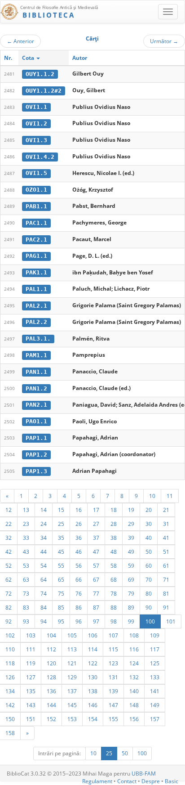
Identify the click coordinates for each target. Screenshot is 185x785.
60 (148, 565)
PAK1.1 (36, 272)
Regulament (97, 781)
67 (96, 579)
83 (26, 607)
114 (92, 649)
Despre (150, 781)
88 (113, 607)
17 (96, 509)
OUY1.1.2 (40, 74)
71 (166, 579)
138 (92, 691)
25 (61, 523)
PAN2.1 (36, 404)
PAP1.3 (36, 471)
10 (152, 495)
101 (171, 621)
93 (26, 621)
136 (51, 691)
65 (61, 579)
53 (26, 565)
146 (92, 705)
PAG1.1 (36, 255)
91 (166, 607)
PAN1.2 (36, 388)
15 (61, 509)
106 (92, 635)
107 (113, 635)
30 (148, 523)
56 (78, 565)
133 (154, 677)
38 (113, 537)
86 (78, 607)
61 (166, 565)
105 (72, 635)
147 (113, 705)
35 (61, 537)
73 (26, 593)
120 (51, 663)
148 (134, 705)
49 (131, 551)
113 (72, 649)
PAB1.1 (36, 206)
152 (51, 718)
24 (43, 523)
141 (154, 691)
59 (131, 565)
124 (134, 663)
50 (148, 551)
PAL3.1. (38, 338)
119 (30, 663)
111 (30, 649)
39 (131, 537)
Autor (79, 58)
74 (43, 593)
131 (113, 677)
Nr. (8, 58)
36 (78, 537)
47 (96, 551)
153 (72, 718)
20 (148, 509)
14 (43, 509)
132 (134, 677)
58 (113, 565)
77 (96, 593)
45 (61, 551)
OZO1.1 (36, 189)
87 (96, 607)
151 (30, 718)
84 (43, 607)
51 (166, 551)
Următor (164, 41)
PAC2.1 (36, 239)
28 (113, 523)
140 (134, 691)
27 (96, 523)
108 (134, 635)
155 (113, 718)
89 (131, 607)
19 (131, 509)
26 (78, 523)
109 (154, 635)
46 (78, 551)
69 (131, 579)
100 (150, 621)
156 (134, 718)
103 (30, 635)
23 (26, 523)
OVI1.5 (36, 173)
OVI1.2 (36, 123)
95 (61, 621)
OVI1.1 (36, 106)
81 (166, 593)
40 (148, 537)
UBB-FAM (144, 773)
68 (113, 579)
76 (78, 593)
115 (113, 649)
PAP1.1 (36, 438)
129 (72, 677)
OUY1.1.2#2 (44, 90)
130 (92, 677)
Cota (28, 58)
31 (166, 523)
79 (131, 593)
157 (154, 718)
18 (113, 509)
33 (26, 537)
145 (72, 705)
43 (26, 551)
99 (131, 621)
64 (43, 579)
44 (43, 551)
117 (154, 649)
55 (61, 565)
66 (78, 579)
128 (51, 677)
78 (113, 593)
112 (51, 649)
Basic (171, 781)
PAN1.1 (36, 371)
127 (30, 677)
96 (78, 621)
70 (148, 579)
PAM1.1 (36, 355)
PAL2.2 (36, 321)
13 (26, 509)
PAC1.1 (36, 223)
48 (113, 551)
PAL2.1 (36, 305)
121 (72, 663)
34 (43, 537)
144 (51, 705)
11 (170, 495)
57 (96, 565)
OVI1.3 (36, 140)
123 (113, 663)
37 (96, 537)
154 (92, 718)
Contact (127, 781)
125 (154, 663)
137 (72, 691)
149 (154, 705)
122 (92, 663)
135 (30, 691)
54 (43, 565)
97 (96, 621)
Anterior (20, 41)
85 (61, 607)
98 (113, 621)
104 (51, 635)
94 (43, 621)
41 (166, 537)
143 (30, 705)
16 (78, 509)
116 (134, 649)
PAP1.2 (36, 454)
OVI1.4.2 (40, 156)
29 (131, 523)
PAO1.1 (36, 421)
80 (148, 593)
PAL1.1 (36, 289)
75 (61, 593)
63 (26, 579)
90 (148, 607)
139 (113, 691)
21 (166, 509)
